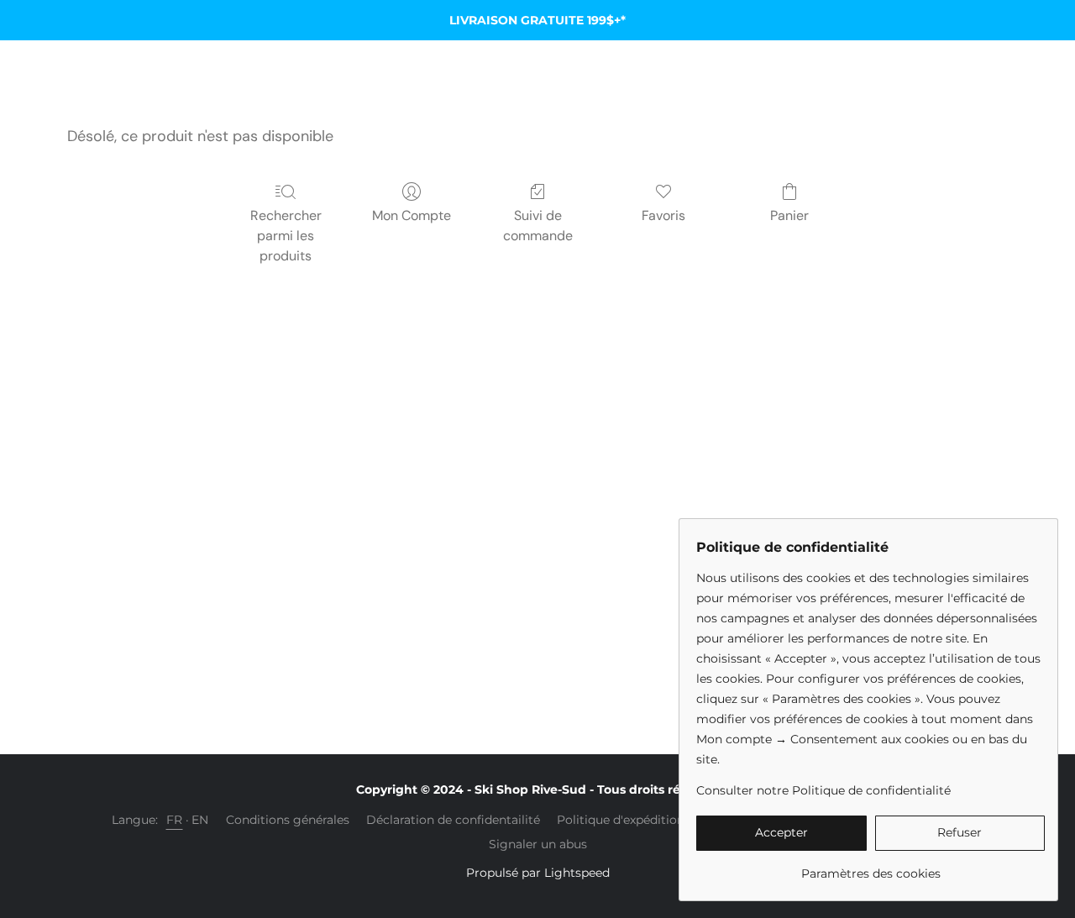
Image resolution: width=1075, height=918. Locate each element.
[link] (870, 867)
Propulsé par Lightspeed (538, 872)
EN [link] (200, 819)
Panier (789, 215)
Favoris (663, 215)
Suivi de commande (538, 225)
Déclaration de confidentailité (453, 819)
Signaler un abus (538, 844)
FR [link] (174, 819)
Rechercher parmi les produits (286, 236)
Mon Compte (411, 215)
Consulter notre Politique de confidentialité (823, 790)
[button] (781, 833)
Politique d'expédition (620, 819)
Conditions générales (287, 819)
